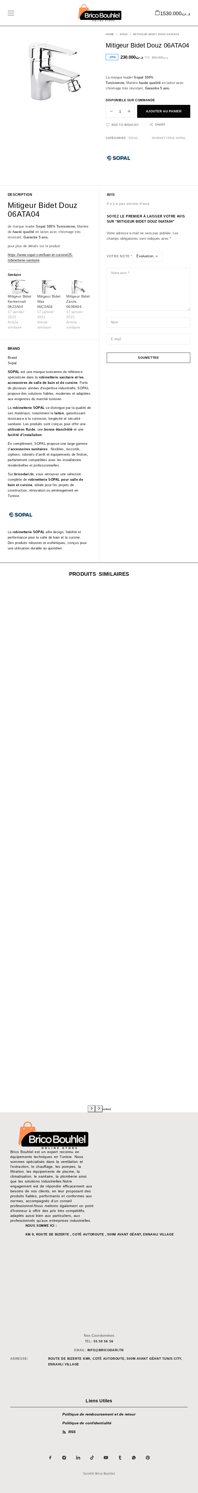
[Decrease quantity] (109, 111)
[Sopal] (118, 159)
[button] (105, 1109)
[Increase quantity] (131, 111)
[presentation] (91, 1108)
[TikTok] (92, 1458)
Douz (124, 34)
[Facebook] (50, 1458)
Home (110, 34)
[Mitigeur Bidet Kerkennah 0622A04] (20, 287)
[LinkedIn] (78, 1458)
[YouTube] (106, 1458)
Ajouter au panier (164, 111)
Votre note (119, 256)
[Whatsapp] (134, 1458)
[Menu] (11, 13)
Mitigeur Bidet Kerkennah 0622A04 (19, 301)
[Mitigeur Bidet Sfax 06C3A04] (49, 287)
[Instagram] (64, 1458)
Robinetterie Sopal (169, 137)
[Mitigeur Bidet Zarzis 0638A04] (78, 287)
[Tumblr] (120, 1458)
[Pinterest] (148, 1458)
